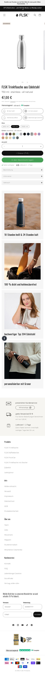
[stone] (17, 137)
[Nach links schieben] (17, 82)
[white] (21, 134)
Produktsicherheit (11, 511)
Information (7, 176)
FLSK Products (25, 670)
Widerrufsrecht (10, 486)
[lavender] (39, 134)
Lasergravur (9, 472)
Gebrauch (6, 182)
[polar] (17, 134)
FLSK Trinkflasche (11, 448)
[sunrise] (10, 137)
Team (6, 525)
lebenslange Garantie (35, 117)
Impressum (8, 496)
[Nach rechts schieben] (27, 82)
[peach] (3, 137)
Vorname (6, 602)
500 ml (6, 127)
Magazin (7, 540)
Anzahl (4, 142)
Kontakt (7, 564)
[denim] (6, 134)
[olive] (13, 134)
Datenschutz (9, 501)
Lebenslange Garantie (12, 573)
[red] (35, 134)
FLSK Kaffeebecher (11, 453)
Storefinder (8, 578)
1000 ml (25, 127)
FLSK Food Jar (10, 458)
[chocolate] (10, 134)
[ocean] (13, 137)
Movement (8, 535)
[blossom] (3, 134)
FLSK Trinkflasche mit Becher (16, 463)
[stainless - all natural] (31, 134)
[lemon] (6, 137)
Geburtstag (26, 602)
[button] (4, 15)
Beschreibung (8, 170)
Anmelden (37, 614)
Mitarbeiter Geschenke (13, 550)
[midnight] (28, 134)
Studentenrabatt (10, 545)
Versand (12, 101)
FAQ (6, 569)
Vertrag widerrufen (11, 583)
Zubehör (7, 468)
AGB (6, 506)
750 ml (15, 127)
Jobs (6, 530)
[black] (24, 134)
